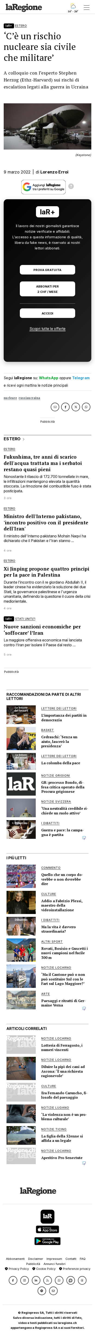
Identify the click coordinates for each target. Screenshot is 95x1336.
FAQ (83, 1259)
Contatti (70, 1259)
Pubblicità (33, 1264)
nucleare (10, 398)
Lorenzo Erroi (54, 172)
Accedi (47, 313)
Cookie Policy (45, 1269)
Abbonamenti (15, 1259)
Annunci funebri (54, 1264)
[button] (13, 1280)
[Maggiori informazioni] (71, 187)
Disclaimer (35, 1259)
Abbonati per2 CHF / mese (47, 289)
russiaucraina (29, 398)
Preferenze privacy (76, 1269)
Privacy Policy (18, 1269)
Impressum (54, 1259)
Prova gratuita (47, 270)
